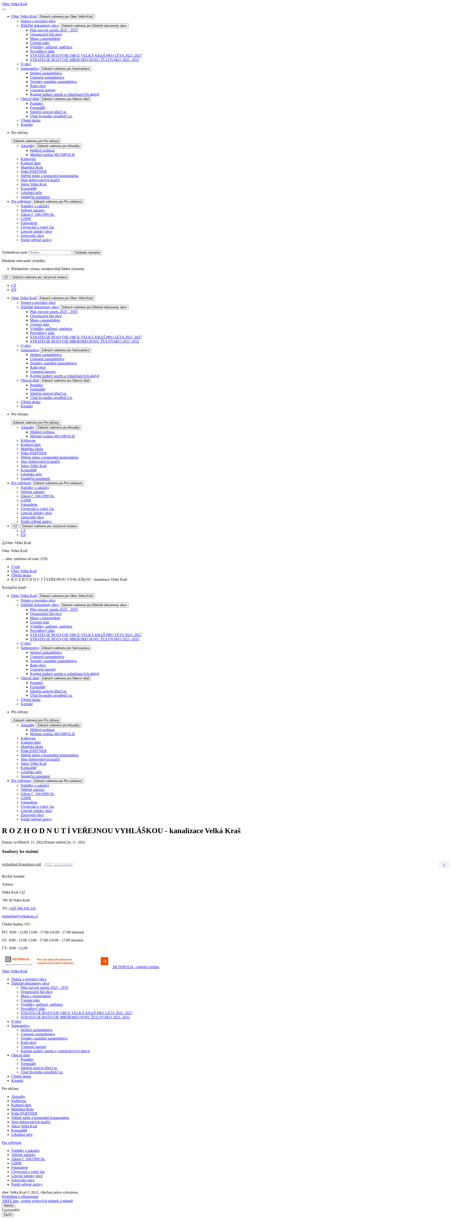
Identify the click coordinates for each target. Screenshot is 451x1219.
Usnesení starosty (43, 90)
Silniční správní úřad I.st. (48, 112)
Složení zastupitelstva (46, 73)
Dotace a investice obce (38, 21)
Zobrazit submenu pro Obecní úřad (65, 99)
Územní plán (39, 43)
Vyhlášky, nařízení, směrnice (51, 47)
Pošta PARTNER (34, 172)
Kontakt (27, 125)
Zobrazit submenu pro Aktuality (58, 146)
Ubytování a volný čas (37, 227)
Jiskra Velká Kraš (34, 184)
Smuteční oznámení (35, 197)
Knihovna (28, 159)
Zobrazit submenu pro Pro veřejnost (58, 201)
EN (13, 290)
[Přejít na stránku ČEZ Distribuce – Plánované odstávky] (57, 967)
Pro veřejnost (21, 201)
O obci (26, 64)
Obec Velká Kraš (14, 4)
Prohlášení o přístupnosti (20, 1197)
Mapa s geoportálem (45, 39)
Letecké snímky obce (36, 231)
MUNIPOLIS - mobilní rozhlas (136, 967)
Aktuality (28, 146)
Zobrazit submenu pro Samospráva (65, 68)
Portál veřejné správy (36, 240)
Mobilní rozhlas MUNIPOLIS (52, 155)
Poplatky (36, 103)
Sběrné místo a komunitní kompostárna (49, 176)
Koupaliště (29, 188)
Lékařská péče (31, 193)
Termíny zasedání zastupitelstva (53, 82)
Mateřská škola (32, 167)
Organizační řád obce (46, 34)
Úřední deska (30, 120)
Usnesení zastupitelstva (47, 77)
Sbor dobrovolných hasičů (40, 180)
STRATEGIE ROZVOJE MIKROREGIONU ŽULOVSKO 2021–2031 (84, 60)
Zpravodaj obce (32, 236)
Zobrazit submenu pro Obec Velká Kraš (66, 16)
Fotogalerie (29, 223)
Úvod (15, 567)
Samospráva (30, 68)
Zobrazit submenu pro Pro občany (36, 141)
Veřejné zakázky (33, 210)
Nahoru (8, 1205)
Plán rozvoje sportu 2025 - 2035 (54, 30)
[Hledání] (2, 248)
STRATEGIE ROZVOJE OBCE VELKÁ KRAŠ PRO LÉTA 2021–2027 (86, 56)
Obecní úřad (30, 99)
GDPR (26, 219)
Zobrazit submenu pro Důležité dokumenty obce (94, 25)
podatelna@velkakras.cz (20, 916)
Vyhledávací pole (14, 252)
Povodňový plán (42, 51)
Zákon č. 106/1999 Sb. (38, 215)
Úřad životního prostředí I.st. (51, 116)
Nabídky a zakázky (35, 206)
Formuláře (37, 108)
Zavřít (8, 1214)
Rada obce (38, 86)
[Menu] (4, 9)
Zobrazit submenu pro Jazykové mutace (39, 277)
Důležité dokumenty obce (40, 25)
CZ (6, 277)
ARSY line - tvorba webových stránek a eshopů (37, 1201)
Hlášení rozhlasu (42, 150)
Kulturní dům (31, 163)
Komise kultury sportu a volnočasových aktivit (64, 94)
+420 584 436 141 (22, 908)
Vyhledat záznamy (87, 252)
